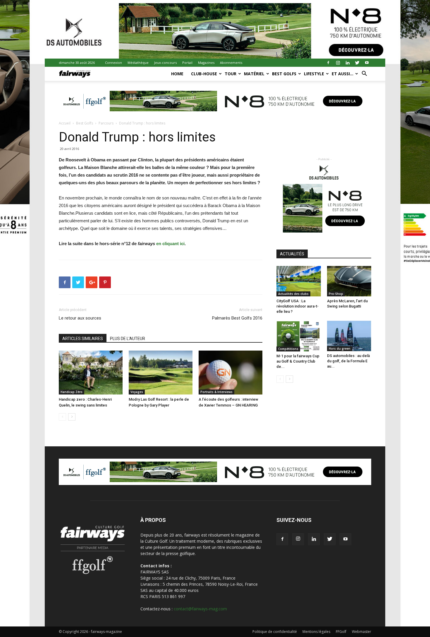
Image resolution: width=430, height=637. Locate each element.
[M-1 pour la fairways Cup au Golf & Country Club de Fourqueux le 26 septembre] (298, 336)
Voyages (136, 392)
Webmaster (361, 631)
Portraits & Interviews (216, 392)
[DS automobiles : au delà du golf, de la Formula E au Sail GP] (349, 336)
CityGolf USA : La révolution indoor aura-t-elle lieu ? (297, 306)
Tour (230, 73)
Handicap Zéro (71, 392)
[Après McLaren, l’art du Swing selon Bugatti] (349, 281)
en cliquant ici (170, 243)
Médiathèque (138, 62)
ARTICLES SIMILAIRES (82, 338)
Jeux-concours (165, 62)
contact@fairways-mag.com (200, 609)
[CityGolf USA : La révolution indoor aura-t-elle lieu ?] (298, 281)
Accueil (64, 123)
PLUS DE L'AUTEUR (127, 338)
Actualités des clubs (293, 294)
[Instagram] (337, 63)
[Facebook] (328, 63)
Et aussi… (342, 73)
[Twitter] (357, 63)
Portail (187, 62)
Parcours (106, 123)
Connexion (113, 62)
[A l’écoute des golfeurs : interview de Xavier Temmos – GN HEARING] (230, 373)
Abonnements (231, 62)
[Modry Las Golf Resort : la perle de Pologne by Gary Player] (160, 373)
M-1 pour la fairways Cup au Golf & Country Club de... (297, 361)
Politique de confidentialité (274, 631)
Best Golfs (284, 73)
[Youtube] (366, 63)
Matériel (254, 73)
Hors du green (339, 348)
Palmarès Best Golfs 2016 (237, 318)
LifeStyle (314, 73)
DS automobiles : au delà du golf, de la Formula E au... (348, 360)
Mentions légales (316, 631)
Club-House (204, 73)
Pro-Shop (336, 294)
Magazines (206, 62)
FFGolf (341, 631)
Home (177, 73)
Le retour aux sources (80, 318)
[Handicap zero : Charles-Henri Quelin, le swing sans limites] (91, 373)
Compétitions (288, 349)
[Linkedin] (347, 63)
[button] (364, 74)
